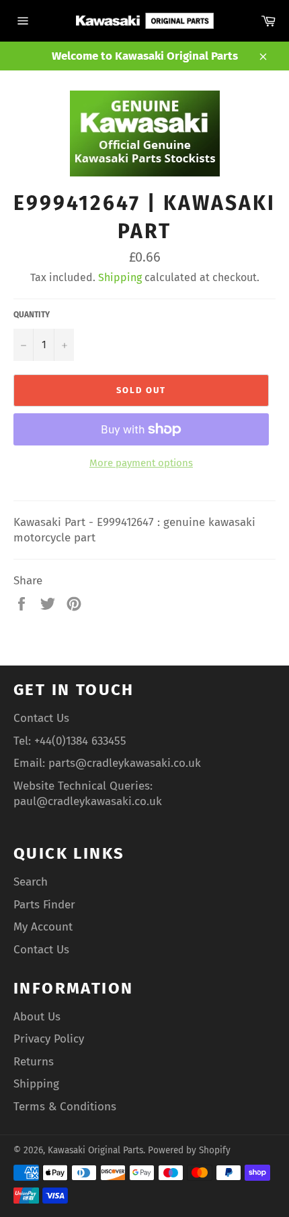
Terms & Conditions (64, 1107)
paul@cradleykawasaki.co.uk (87, 801)
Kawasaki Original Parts (95, 1150)
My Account (43, 927)
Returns (33, 1062)
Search (30, 882)
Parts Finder (44, 905)
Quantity (31, 314)
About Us (36, 1017)
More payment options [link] (141, 463)
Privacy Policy (48, 1039)
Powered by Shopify (189, 1150)
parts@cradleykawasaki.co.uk (124, 763)
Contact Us (41, 718)
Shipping (120, 277)
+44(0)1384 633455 (80, 741)
